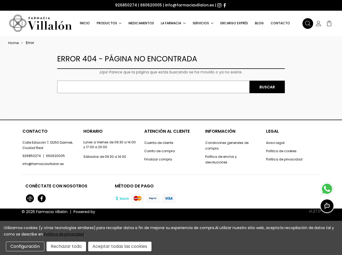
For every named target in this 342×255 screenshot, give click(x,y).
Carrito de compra (159, 151)
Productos (107, 23)
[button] (307, 23)
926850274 (126, 5)
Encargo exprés (234, 23)
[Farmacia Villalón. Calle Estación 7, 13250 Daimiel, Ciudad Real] (40, 23)
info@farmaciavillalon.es (189, 5)
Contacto (280, 23)
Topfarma (105, 211)
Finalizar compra (158, 159)
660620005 (151, 5)
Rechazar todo (66, 246)
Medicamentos (141, 23)
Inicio (85, 23)
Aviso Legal (275, 142)
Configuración (25, 246)
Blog (259, 23)
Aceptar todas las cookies (119, 246)
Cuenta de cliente (158, 142)
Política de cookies (281, 151)
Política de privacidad (284, 159)
